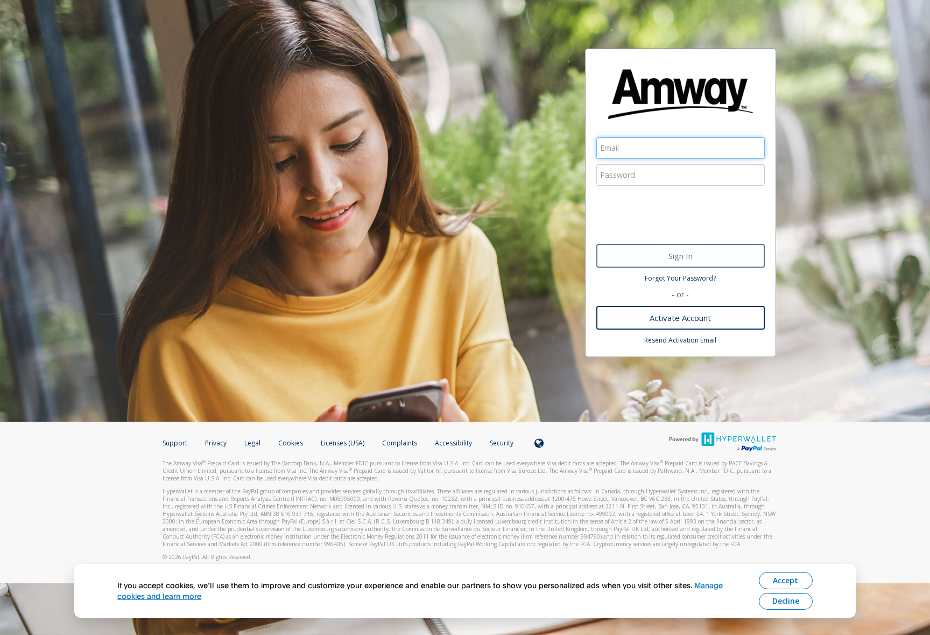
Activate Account (680, 317)
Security (501, 443)
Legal (252, 443)
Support (175, 443)
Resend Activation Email (680, 340)
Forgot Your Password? (680, 278)
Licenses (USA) (343, 443)
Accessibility (453, 443)
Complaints (400, 443)
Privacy (216, 443)
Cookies (290, 443)
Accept (785, 580)
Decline (785, 601)
